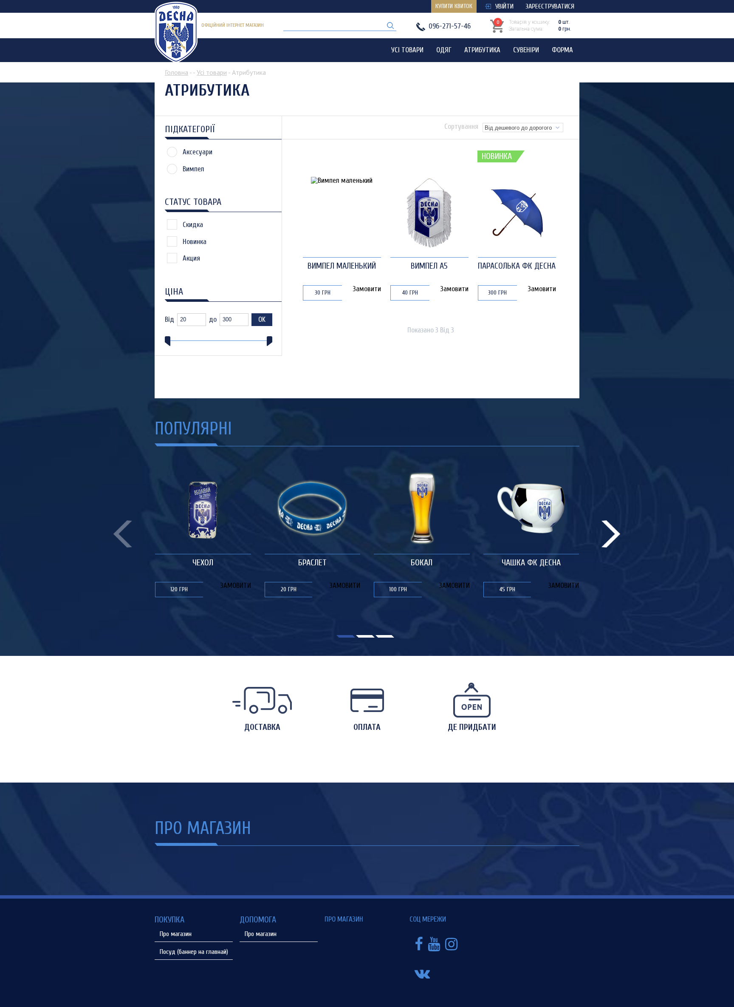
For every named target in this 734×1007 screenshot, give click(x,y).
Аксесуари (197, 152)
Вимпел (193, 169)
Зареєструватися (549, 6)
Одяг (444, 50)
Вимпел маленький (342, 266)
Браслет (312, 562)
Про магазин (176, 934)
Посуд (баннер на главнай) (194, 952)
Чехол (202, 562)
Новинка (194, 242)
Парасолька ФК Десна (517, 266)
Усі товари (407, 50)
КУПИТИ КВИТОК (453, 6)
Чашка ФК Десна (531, 562)
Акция (191, 258)
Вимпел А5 (429, 266)
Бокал (421, 562)
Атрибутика (482, 50)
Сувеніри (526, 50)
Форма (562, 50)
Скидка (193, 225)
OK (261, 319)
